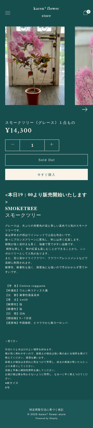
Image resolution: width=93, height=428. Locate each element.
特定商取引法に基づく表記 (46, 409)
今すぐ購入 (46, 174)
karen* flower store (46, 12)
